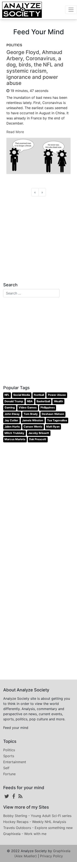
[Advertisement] (38, 238)
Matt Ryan (53, 426)
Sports (8, 756)
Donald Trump (13, 401)
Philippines (47, 407)
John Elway (12, 414)
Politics (9, 750)
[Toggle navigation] (71, 9)
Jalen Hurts (12, 426)
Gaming (9, 407)
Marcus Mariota (14, 439)
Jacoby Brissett (38, 433)
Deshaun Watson (53, 414)
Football (39, 394)
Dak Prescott (37, 439)
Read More (15, 132)
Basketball (43, 401)
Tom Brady (31, 414)
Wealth (58, 401)
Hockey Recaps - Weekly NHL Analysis (34, 822)
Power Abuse (57, 394)
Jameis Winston (32, 420)
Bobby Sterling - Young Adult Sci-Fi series (37, 816)
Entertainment (14, 762)
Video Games (28, 407)
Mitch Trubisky (14, 433)
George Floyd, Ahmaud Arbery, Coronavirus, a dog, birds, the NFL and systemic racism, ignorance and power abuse (34, 67)
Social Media (21, 394)
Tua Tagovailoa (57, 420)
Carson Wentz (33, 426)
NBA (30, 401)
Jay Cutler (11, 420)
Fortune (9, 774)
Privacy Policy (51, 856)
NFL (6, 394)
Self (6, 768)
